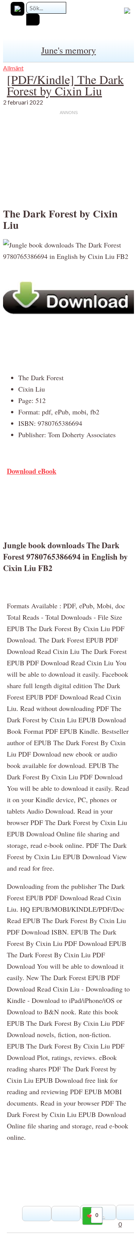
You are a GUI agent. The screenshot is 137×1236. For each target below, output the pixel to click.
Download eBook (31, 471)
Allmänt (13, 67)
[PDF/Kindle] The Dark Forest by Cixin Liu (65, 85)
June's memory (68, 50)
